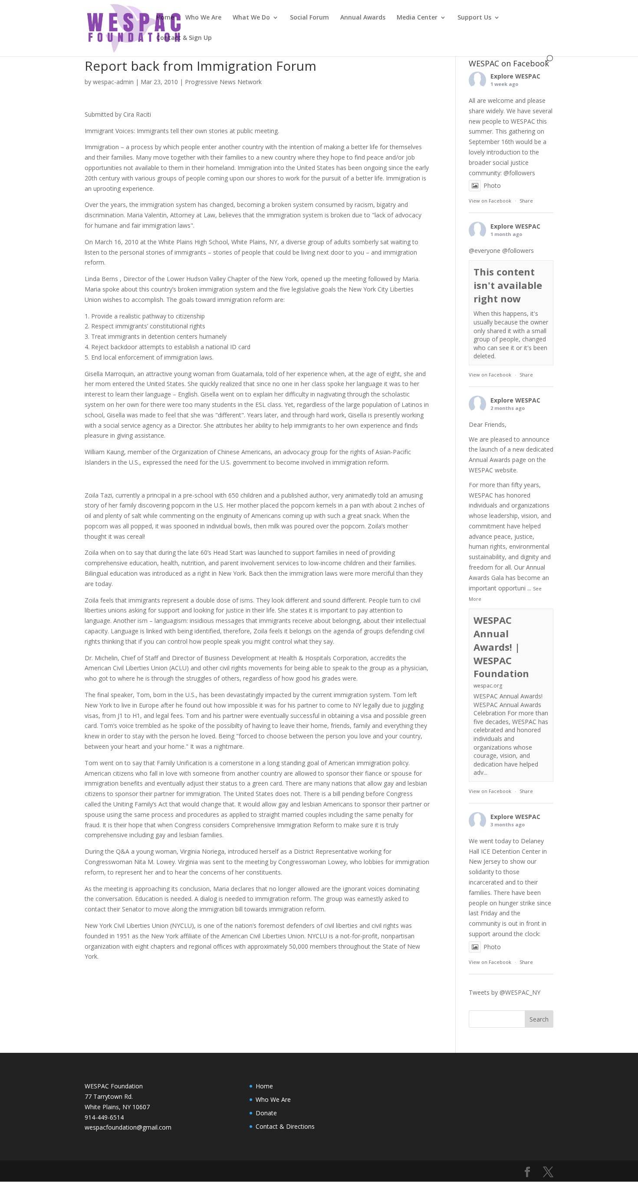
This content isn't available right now (508, 285)
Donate (266, 1113)
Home (165, 17)
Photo (492, 185)
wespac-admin (113, 82)
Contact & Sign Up (184, 38)
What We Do (251, 17)
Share (526, 200)
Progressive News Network (223, 82)
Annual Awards (362, 17)
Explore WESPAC (515, 76)
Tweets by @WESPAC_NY (504, 992)
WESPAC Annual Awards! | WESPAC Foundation (501, 646)
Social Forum (309, 17)
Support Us (474, 17)
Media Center (417, 17)
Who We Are (203, 17)
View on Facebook (490, 200)
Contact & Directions (285, 1126)
